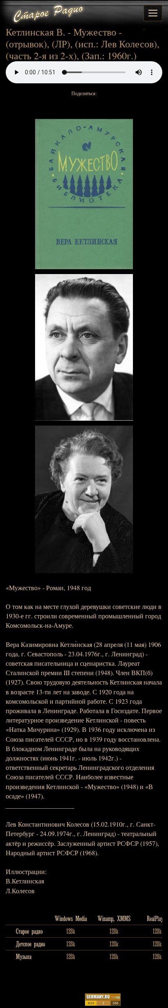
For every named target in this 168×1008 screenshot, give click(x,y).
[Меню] (153, 13)
